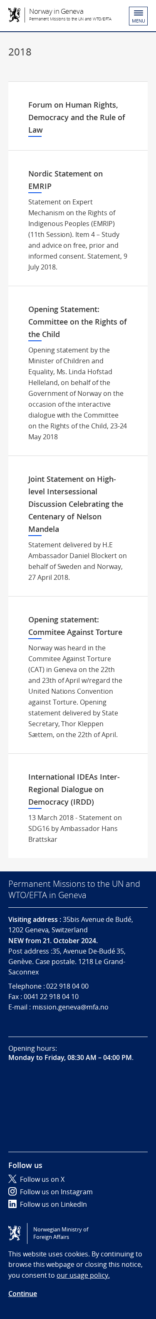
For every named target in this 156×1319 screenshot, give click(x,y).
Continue (22, 1293)
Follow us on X (42, 1179)
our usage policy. (83, 1275)
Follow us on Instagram (56, 1191)
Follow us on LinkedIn (53, 1204)
